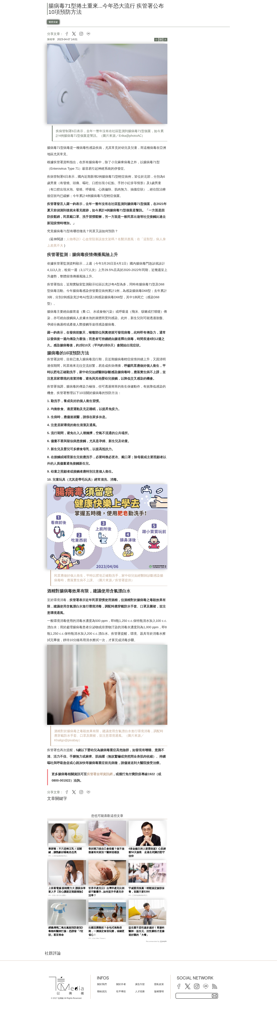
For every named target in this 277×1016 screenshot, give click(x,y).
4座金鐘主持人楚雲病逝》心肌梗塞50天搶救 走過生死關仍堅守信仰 (147, 852)
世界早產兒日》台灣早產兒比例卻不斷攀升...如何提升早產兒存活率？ (106, 892)
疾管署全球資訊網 (100, 774)
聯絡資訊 (102, 991)
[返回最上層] (267, 1006)
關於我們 (102, 984)
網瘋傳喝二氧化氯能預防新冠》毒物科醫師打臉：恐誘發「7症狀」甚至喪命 (66, 931)
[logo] (66, 985)
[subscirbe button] (214, 995)
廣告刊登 (140, 984)
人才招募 (140, 991)
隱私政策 (159, 984)
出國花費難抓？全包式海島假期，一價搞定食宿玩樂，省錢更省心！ (106, 931)
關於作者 (121, 984)
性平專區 (121, 991)
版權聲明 (159, 991)
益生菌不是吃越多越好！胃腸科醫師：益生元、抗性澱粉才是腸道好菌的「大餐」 (146, 931)
